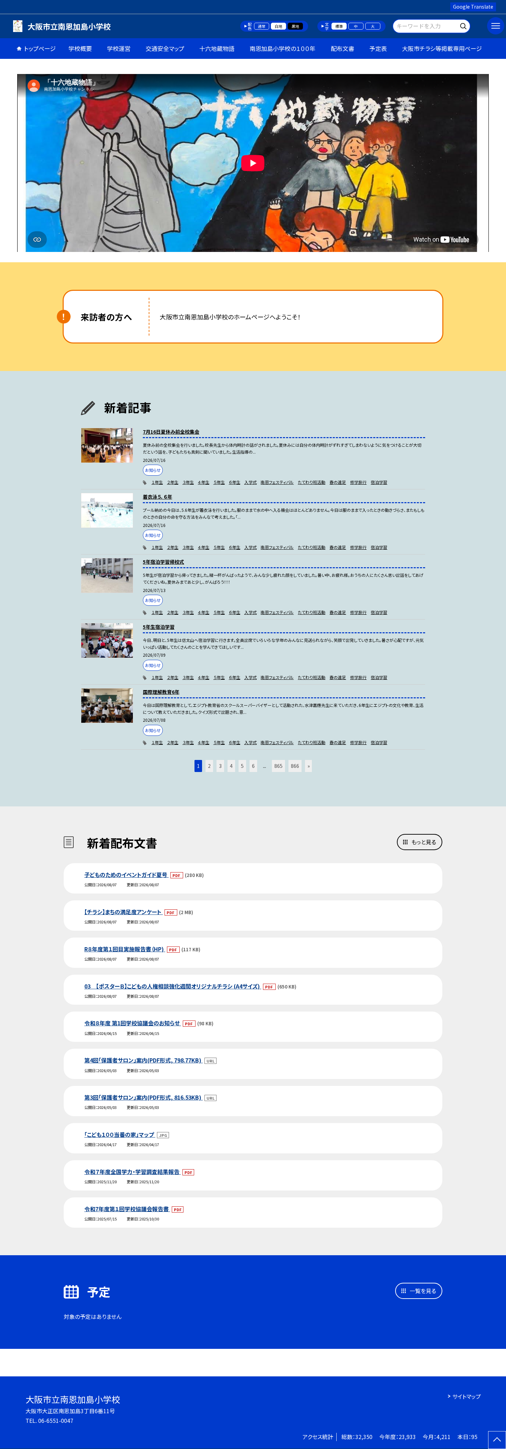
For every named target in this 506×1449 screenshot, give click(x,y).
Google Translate (473, 6)
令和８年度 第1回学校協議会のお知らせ (132, 1023)
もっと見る (423, 842)
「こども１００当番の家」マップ (119, 1134)
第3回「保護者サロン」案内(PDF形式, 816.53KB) (143, 1097)
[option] (253, 163)
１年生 (157, 482)
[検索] (464, 25)
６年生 (234, 482)
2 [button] (209, 765)
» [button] (308, 765)
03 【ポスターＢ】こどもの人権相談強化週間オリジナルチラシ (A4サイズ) (172, 986)
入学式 (250, 482)
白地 (278, 26)
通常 (261, 26)
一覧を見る (423, 1291)
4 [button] (231, 765)
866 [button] (295, 765)
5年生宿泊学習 (159, 626)
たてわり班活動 (311, 482)
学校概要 (80, 48)
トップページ (40, 48)
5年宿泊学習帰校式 (163, 561)
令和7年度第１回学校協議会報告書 (127, 1209)
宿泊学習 (379, 482)
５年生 (219, 482)
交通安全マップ (165, 48)
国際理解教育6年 (161, 691)
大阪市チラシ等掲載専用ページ (442, 48)
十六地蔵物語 (216, 48)
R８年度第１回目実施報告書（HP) (124, 949)
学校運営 (118, 48)
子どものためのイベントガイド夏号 (126, 874)
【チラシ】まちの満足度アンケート (123, 912)
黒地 (295, 26)
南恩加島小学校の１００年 (282, 48)
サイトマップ (466, 1396)
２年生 (172, 482)
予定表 (378, 48)
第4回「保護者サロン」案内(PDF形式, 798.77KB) (143, 1060)
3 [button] (220, 765)
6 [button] (253, 765)
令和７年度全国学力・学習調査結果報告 (132, 1171)
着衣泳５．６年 (157, 496)
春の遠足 (337, 482)
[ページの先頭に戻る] (497, 1440)
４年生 (203, 482)
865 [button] (278, 765)
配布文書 (342, 48)
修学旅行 (358, 482)
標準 (339, 26)
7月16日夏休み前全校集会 (171, 431)
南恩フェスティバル (277, 482)
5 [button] (242, 765)
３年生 (188, 482)
